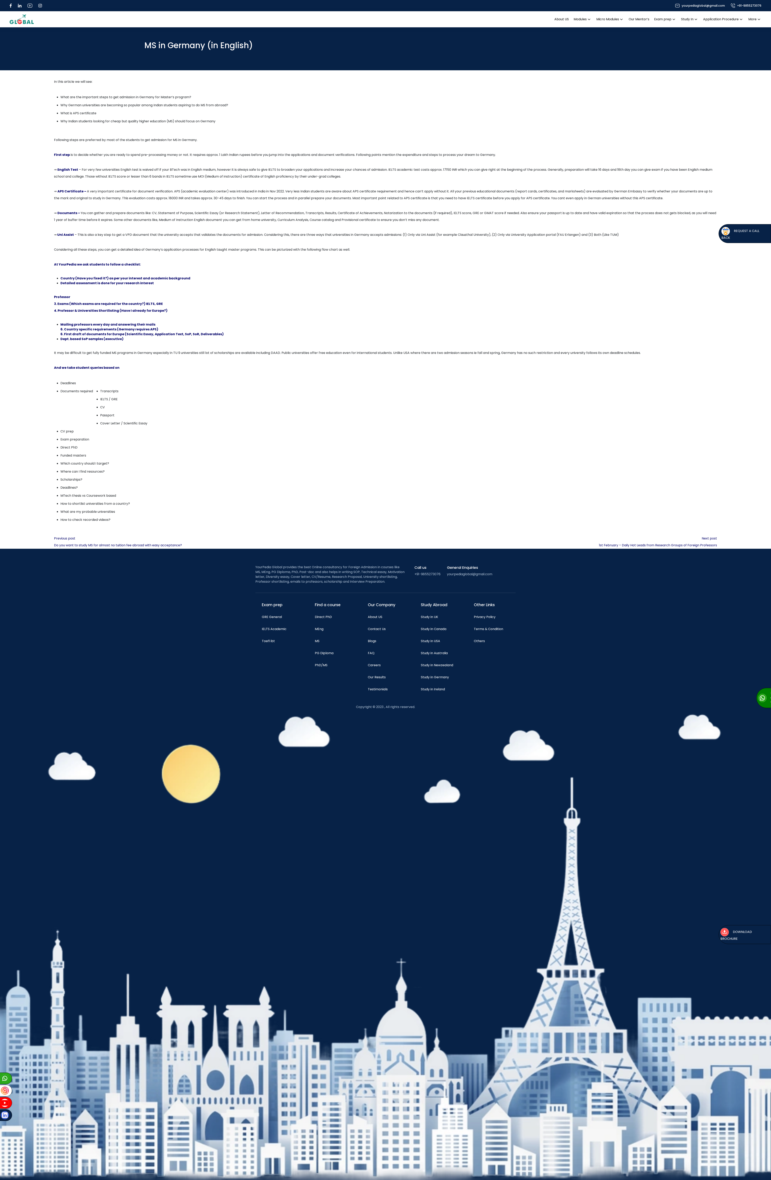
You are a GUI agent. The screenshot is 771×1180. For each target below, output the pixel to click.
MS (317, 641)
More (752, 19)
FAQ (371, 653)
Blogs (372, 641)
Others (479, 641)
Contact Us (377, 629)
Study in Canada (433, 629)
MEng (319, 629)
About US (561, 19)
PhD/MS (321, 665)
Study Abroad (434, 605)
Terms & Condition (488, 629)
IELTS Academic (274, 629)
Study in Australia (434, 653)
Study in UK (429, 617)
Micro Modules (607, 19)
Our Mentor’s (639, 19)
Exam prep (662, 19)
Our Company (381, 605)
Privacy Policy (485, 617)
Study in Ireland (433, 689)
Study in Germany (435, 677)
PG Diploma (324, 653)
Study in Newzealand (437, 665)
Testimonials (378, 689)
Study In (687, 19)
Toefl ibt (268, 641)
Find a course (328, 605)
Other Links (484, 605)
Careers (374, 665)
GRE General (272, 617)
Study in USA (430, 641)
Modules (580, 19)
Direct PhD (323, 617)
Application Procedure (721, 19)
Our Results (377, 677)
